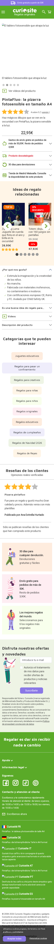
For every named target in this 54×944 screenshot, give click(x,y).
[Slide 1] (3, 85)
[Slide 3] (11, 85)
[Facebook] (5, 782)
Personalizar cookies (38, 938)
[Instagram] (15, 782)
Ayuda (6, 760)
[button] (17, 254)
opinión (45, 112)
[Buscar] (44, 12)
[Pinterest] (35, 782)
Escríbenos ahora (17, 814)
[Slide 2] (7, 85)
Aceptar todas (14, 938)
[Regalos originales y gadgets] (25, 9)
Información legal (13, 767)
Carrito (49, 12)
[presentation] (7, 226)
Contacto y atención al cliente (21, 791)
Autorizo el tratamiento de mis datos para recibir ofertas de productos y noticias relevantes (37, 675)
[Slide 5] (18, 85)
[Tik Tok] (25, 782)
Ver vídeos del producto (22, 90)
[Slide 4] (14, 85)
